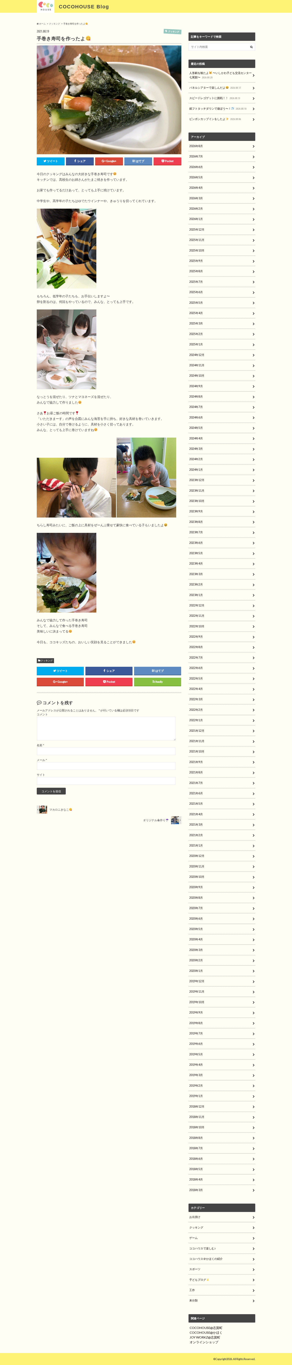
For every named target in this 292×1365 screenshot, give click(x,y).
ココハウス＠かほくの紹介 (206, 1258)
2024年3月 (196, 448)
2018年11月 (196, 1117)
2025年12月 (196, 229)
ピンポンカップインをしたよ (215, 119)
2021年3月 (196, 824)
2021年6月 (196, 793)
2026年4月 (196, 187)
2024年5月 (196, 427)
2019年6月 (196, 1043)
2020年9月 (196, 887)
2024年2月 (196, 459)
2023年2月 (196, 584)
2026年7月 (196, 156)
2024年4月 (196, 438)
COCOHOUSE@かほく (206, 1332)
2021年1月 (196, 845)
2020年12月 (196, 855)
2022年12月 (196, 605)
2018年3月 (196, 1190)
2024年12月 (196, 354)
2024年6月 (196, 417)
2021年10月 (196, 751)
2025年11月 (196, 240)
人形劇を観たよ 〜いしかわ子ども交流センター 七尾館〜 (220, 75)
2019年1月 (196, 1096)
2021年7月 (196, 783)
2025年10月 (196, 250)
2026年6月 (196, 167)
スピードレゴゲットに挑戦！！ (214, 98)
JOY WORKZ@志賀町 (205, 1337)
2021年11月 (196, 741)
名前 (40, 745)
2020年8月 (196, 897)
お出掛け (194, 1217)
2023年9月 (196, 511)
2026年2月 (196, 208)
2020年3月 (196, 950)
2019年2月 (196, 1085)
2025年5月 (196, 302)
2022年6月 (196, 668)
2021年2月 (196, 835)
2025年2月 (196, 334)
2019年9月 (196, 1012)
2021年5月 (196, 803)
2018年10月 (196, 1127)
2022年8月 (196, 647)
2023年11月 (196, 490)
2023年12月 (196, 480)
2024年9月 (196, 386)
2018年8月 (196, 1137)
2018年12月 (196, 1106)
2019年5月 (196, 1054)
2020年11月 (196, 866)
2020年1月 (196, 970)
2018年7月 (196, 1148)
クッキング (47, 660)
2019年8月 (196, 1023)
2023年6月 (196, 542)
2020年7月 (196, 908)
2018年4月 (196, 1179)
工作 (192, 1290)
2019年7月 (196, 1033)
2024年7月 (196, 407)
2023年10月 (196, 501)
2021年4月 (196, 814)
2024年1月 (196, 469)
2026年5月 (196, 177)
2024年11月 (196, 365)
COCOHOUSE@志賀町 (206, 1328)
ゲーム (193, 1237)
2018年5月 (196, 1169)
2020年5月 (196, 929)
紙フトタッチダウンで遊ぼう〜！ (217, 108)
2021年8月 (196, 772)
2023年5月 (196, 553)
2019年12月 (196, 981)
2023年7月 (196, 532)
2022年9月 (196, 636)
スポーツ (194, 1269)
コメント (42, 714)
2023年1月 (196, 595)
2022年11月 (196, 615)
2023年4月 (196, 563)
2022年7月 (196, 657)
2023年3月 (196, 574)
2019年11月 (196, 991)
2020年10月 (196, 876)
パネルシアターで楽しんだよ (215, 87)
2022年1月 (196, 720)
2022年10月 (196, 626)
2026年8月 (196, 146)
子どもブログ (197, 1279)
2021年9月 (196, 762)
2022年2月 (196, 709)
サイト (41, 774)
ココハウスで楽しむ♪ (202, 1248)
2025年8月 (196, 271)
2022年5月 (196, 678)
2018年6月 (196, 1158)
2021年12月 (196, 730)
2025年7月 (196, 281)
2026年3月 (196, 198)
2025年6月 (196, 292)
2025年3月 (196, 323)
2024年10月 (196, 375)
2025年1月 (196, 344)
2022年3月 (196, 699)
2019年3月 (196, 1075)
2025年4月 (196, 313)
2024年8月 (196, 396)
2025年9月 (196, 260)
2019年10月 (196, 1002)
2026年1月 (196, 219)
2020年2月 (196, 960)
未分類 (193, 1300)
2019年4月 (196, 1064)
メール (42, 760)
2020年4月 (196, 939)
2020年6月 (196, 918)
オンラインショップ (204, 1342)
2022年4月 (196, 688)
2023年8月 (196, 521)
